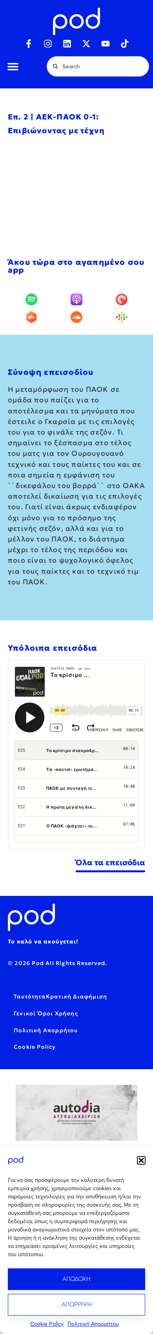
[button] (141, 1160)
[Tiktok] (124, 43)
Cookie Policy (47, 1323)
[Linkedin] (67, 43)
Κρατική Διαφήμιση (76, 996)
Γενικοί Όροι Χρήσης (46, 1013)
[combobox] (98, 66)
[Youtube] (105, 43)
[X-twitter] (86, 43)
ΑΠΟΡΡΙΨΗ (77, 1304)
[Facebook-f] (28, 43)
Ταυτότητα (30, 996)
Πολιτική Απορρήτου (93, 1323)
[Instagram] (47, 43)
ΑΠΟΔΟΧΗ (76, 1279)
